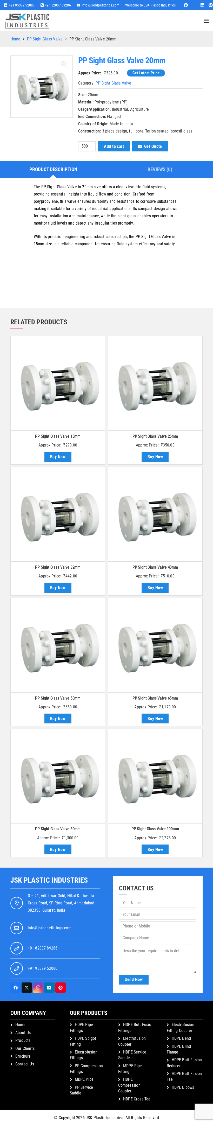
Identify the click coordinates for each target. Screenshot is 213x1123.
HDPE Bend (181, 1038)
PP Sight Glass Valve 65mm (155, 698)
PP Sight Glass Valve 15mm (58, 436)
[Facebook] (186, 5)
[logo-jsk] (27, 21)
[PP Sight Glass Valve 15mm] (58, 383)
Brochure (23, 1056)
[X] (27, 987)
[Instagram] (38, 987)
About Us (23, 1032)
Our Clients (25, 1048)
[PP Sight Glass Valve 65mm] (155, 645)
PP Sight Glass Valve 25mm (155, 436)
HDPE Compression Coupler (129, 1085)
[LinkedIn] (202, 5)
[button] (206, 20)
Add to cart (114, 146)
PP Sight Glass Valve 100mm (155, 828)
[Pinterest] (60, 987)
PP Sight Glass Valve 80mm (58, 828)
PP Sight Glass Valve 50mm (58, 698)
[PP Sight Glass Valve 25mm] (155, 383)
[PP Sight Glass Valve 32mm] (58, 514)
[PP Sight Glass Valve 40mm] (155, 514)
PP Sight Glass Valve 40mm (155, 567)
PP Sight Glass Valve (45, 39)
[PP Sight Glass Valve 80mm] (58, 776)
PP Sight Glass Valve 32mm (58, 567)
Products (22, 1040)
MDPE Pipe (84, 1079)
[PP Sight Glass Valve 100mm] (155, 776)
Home (15, 39)
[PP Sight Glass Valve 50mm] (58, 645)
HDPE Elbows (183, 1087)
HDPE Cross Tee (136, 1099)
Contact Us (24, 1064)
